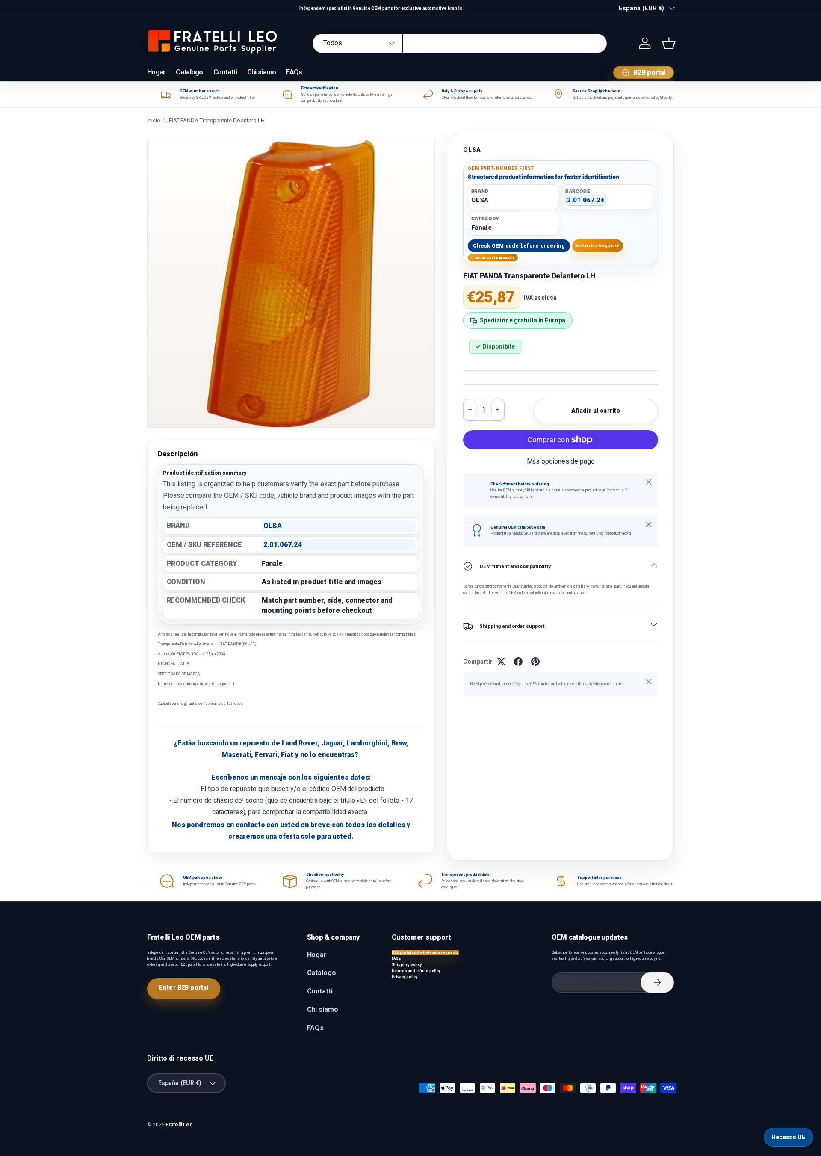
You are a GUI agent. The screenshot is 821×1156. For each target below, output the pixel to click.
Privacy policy (404, 977)
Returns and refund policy (416, 971)
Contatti (225, 72)
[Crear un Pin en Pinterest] (535, 661)
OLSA (472, 149)
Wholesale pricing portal (597, 246)
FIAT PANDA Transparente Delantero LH (217, 120)
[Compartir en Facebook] (518, 661)
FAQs (294, 72)
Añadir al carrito (595, 410)
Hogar (156, 72)
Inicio (153, 120)
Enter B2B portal (183, 987)
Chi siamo (261, 72)
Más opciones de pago (561, 461)
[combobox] (459, 43)
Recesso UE (788, 1137)
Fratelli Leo (179, 1125)
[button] (668, 43)
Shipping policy (407, 964)
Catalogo (189, 72)
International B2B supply (493, 258)
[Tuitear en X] (501, 661)
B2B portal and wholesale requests (425, 952)
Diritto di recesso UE (180, 1058)
